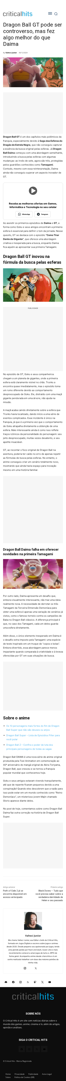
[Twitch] (35, 982)
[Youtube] (50, 982)
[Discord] (6, 982)
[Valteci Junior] (33, 921)
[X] (36, 967)
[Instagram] (25, 967)
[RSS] (28, 982)
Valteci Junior (11, 52)
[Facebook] (13, 982)
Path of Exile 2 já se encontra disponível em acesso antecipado (15, 894)
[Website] (41, 967)
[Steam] (30, 967)
